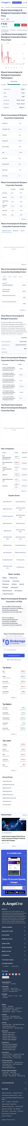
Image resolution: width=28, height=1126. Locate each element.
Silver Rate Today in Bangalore (10, 1046)
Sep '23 (15, 276)
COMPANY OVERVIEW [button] (7, 927)
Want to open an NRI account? (14, 659)
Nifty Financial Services (8, 1008)
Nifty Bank (5, 587)
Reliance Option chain (8, 1028)
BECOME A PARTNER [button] (7, 947)
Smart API (5, 991)
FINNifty (5, 577)
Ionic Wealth (13, 983)
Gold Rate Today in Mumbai (9, 1032)
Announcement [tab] (6, 230)
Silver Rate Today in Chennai (9, 1047)
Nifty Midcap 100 (6, 1009)
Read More (24, 337)
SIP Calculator (18, 590)
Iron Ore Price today (7, 1057)
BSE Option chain (19, 1028)
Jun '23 (9, 276)
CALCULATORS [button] (5, 935)
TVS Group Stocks (7, 804)
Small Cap (3, 21)
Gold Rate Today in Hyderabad (10, 1037)
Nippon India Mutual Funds (9, 1067)
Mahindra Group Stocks (8, 794)
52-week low (16, 581)
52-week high (6, 581)
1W (8, 67)
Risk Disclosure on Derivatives (9, 1113)
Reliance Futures (18, 1018)
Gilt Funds (5, 1075)
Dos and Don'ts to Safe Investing (9, 1095)
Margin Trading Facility (16, 989)
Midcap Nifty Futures (8, 1018)
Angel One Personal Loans (8, 1106)
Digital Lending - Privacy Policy (9, 1104)
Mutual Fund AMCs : (7, 1060)
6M (16, 67)
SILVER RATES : (5, 1042)
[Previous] (3, 832)
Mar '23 (4, 276)
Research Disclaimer (7, 1093)
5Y (22, 67)
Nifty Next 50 (14, 587)
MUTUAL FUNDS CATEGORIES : (9, 1070)
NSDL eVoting (13, 1111)
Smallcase (10, 995)
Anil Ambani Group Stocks (8, 784)
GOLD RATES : (5, 1031)
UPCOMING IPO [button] (5, 955)
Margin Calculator (7, 590)
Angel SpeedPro (6, 989)
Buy (17, 25)
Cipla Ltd (4, 474)
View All (25, 815)
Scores (20, 1095)
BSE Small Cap (13, 577)
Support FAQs (15, 966)
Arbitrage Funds (16, 1074)
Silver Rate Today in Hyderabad (10, 1044)
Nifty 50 (22, 584)
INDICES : (4, 1004)
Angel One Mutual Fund (8, 1062)
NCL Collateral (16, 1108)
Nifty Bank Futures (15, 1016)
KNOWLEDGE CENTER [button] (7, 939)
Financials (12, 30)
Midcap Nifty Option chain (9, 1026)
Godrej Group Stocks (7, 791)
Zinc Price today (6, 1056)
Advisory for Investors (7, 1108)
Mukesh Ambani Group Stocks (9, 798)
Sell (24, 25)
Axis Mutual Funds (7, 1064)
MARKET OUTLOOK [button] (6, 951)
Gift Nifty (14, 584)
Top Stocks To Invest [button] (7, 959)
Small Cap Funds (6, 1074)
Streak (15, 995)
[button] (14, 609)
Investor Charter (19, 1106)
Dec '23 (20, 276)
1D (5, 67)
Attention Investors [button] (8, 1083)
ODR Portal (20, 1111)
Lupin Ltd (4, 486)
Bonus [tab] (22, 230)
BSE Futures (6, 1019)
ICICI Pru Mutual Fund (7, 1066)
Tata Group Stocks (7, 801)
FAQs (3, 1101)
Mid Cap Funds (12, 1075)
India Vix (13, 1011)
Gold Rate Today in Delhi (8, 1034)
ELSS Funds (5, 1072)
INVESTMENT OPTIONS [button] (7, 931)
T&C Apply (8, 1101)
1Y (19, 67)
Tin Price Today (17, 1057)
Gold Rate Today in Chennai (9, 1036)
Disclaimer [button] (5, 1089)
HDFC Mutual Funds (17, 1064)
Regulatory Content (17, 1093)
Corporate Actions (22, 30)
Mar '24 (4, 279)
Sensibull (4, 995)
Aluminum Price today (18, 1054)
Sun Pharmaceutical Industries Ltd (6, 457)
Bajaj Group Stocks (7, 787)
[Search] (24, 2)
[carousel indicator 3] (15, 846)
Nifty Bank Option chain (18, 1024)
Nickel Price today (16, 1056)
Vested (20, 995)
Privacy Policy (15, 1101)
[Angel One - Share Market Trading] (6, 2)
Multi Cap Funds (21, 1075)
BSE (7, 19)
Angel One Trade (14, 988)
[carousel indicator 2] (14, 846)
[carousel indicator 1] (12, 846)
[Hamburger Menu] (26, 2)
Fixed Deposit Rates (13, 991)
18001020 (6, 966)
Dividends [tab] (15, 230)
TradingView (5, 997)
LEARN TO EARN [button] (6, 943)
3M (14, 67)
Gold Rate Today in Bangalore (9, 1039)
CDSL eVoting (5, 1111)
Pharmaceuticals (10, 21)
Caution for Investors (7, 1115)
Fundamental (4, 30)
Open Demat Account (17, 2)
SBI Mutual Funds (19, 1062)
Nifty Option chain (7, 1024)
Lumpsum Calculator (8, 593)
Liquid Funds (13, 1072)
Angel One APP (6, 988)
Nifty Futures (6, 1016)
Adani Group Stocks (7, 781)
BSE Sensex (6, 584)
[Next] (24, 832)
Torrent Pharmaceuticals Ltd (7, 469)
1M (11, 67)
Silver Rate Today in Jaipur (9, 1049)
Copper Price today (7, 1054)
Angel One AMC (6, 983)
